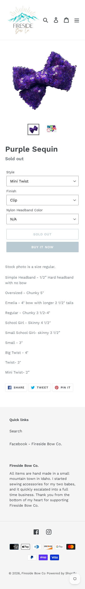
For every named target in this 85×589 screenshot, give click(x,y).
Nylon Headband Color (24, 210)
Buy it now (42, 247)
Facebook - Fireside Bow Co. (35, 444)
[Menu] (77, 20)
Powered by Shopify (61, 573)
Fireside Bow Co (33, 573)
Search (15, 431)
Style (10, 172)
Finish (11, 191)
